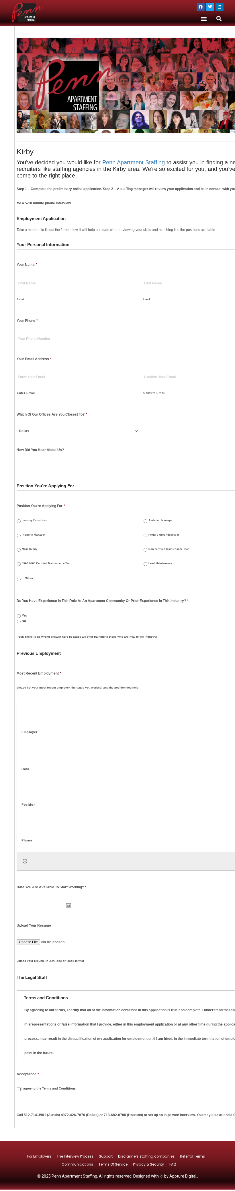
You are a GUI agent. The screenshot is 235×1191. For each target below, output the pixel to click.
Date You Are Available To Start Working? (52, 887)
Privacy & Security (148, 1164)
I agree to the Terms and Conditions (48, 1088)
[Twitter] (210, 7)
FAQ (172, 1164)
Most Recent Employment (39, 673)
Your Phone (27, 321)
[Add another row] (25, 861)
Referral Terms (192, 1156)
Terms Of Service (113, 1164)
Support (106, 1156)
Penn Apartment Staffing (133, 162)
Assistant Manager (160, 520)
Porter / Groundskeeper (163, 534)
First (20, 299)
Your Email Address (34, 359)
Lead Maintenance (160, 563)
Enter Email (26, 392)
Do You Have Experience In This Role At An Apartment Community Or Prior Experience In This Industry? (103, 601)
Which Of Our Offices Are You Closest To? (52, 414)
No (24, 621)
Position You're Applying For (41, 506)
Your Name (27, 265)
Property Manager (33, 534)
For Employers (39, 1156)
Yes (24, 615)
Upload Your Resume (34, 925)
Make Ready (29, 548)
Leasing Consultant (34, 520)
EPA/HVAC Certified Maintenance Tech (46, 563)
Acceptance (28, 1074)
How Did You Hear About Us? (40, 450)
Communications (77, 1164)
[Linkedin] (220, 7)
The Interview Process (75, 1156)
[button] (203, 18)
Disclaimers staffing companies (146, 1156)
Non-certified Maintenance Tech (168, 548)
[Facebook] (201, 7)
